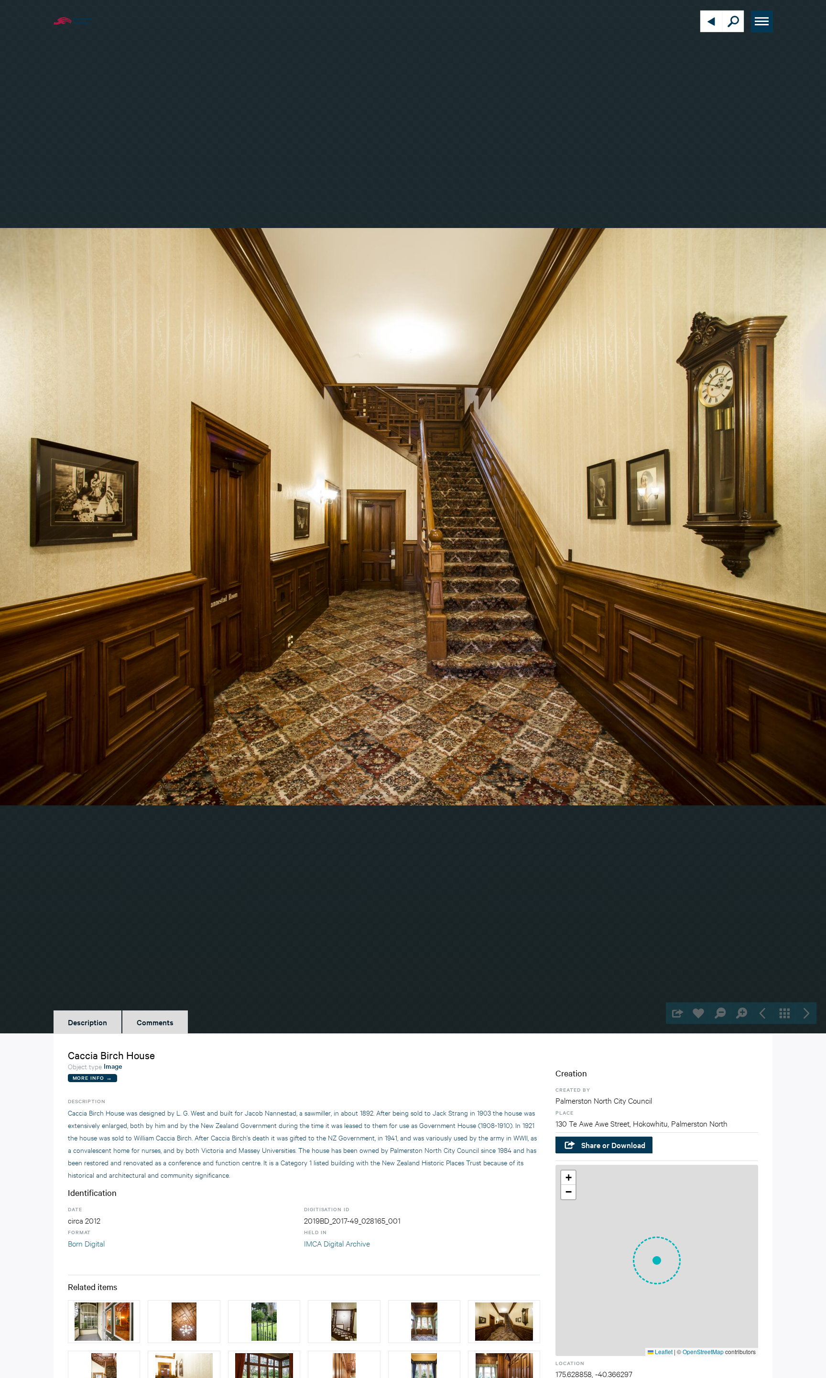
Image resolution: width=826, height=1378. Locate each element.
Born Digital (86, 1243)
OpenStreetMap (703, 1351)
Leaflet (663, 1351)
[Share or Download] (676, 1013)
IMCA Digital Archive (337, 1243)
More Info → (92, 1077)
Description (87, 1022)
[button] (657, 1260)
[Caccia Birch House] (104, 1321)
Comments (155, 1022)
